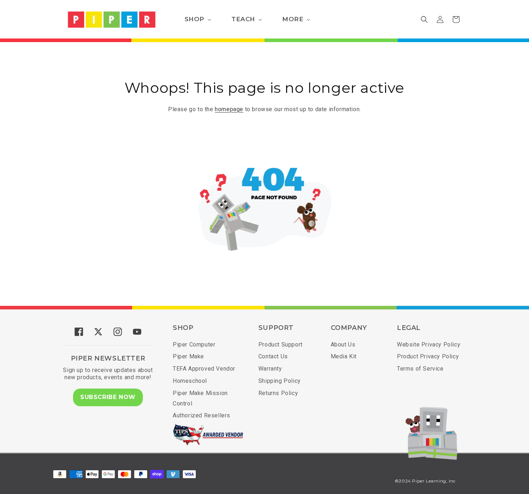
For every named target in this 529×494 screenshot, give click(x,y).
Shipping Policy (279, 380)
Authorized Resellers (201, 415)
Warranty (270, 368)
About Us (343, 344)
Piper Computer (194, 344)
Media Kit (344, 356)
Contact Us (273, 356)
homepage (229, 109)
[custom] (79, 332)
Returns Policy (278, 393)
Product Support (280, 344)
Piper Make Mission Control (200, 398)
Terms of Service (420, 368)
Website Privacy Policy (428, 344)
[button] (197, 19)
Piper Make (188, 356)
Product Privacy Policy (428, 356)
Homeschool (190, 380)
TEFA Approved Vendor (204, 368)
